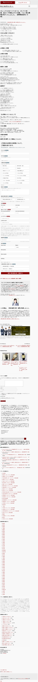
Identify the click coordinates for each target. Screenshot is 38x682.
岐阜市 (3, 517)
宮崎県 (3, 561)
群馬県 (3, 537)
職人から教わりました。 (6, 643)
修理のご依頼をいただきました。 (8, 627)
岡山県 (3, 570)
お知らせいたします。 (6, 618)
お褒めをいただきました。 (7, 619)
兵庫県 (3, 542)
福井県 (3, 531)
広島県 (3, 539)
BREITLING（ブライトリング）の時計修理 (10, 485)
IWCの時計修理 (5, 498)
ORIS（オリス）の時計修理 (7, 484)
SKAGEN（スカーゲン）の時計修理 (8, 496)
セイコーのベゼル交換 (8, 609)
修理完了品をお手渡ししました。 (8, 632)
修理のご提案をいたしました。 (7, 629)
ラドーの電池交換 (21, 607)
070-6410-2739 (8, 2)
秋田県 (3, 525)
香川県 (3, 548)
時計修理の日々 (7, 6)
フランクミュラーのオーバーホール (16, 604)
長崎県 (3, 564)
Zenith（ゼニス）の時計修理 (7, 512)
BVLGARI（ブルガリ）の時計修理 (8, 482)
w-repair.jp (4, 653)
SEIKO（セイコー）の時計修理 (8, 479)
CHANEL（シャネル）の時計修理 (8, 515)
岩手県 (3, 547)
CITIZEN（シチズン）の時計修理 (8, 503)
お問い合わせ (24, 2)
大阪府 (3, 573)
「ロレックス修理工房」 (20, 285)
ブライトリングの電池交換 (13, 603)
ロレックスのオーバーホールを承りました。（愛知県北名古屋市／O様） (7, 346)
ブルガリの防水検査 (4, 607)
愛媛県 (3, 529)
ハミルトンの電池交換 (14, 611)
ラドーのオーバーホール (12, 607)
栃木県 (3, 583)
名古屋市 (4, 473)
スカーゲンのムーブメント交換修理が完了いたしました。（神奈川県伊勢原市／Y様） (6, 363)
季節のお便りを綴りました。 (7, 635)
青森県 (3, 526)
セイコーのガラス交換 (15, 608)
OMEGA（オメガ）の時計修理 (7, 476)
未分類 (3, 640)
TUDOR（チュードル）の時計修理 (8, 507)
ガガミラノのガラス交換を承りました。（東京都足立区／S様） (13, 467)
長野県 (3, 562)
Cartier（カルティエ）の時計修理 (8, 481)
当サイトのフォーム (12, 288)
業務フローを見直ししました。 (7, 641)
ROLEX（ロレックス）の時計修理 (9, 278)
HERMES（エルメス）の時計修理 (8, 495)
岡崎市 (3, 514)
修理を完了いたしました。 (21, 22)
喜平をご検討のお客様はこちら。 (7, 671)
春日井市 (4, 504)
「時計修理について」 (12, 295)
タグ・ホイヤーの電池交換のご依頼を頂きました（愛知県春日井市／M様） (23, 346)
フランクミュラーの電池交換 (11, 605)
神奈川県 (4, 551)
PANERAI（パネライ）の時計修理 (8, 501)
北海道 (3, 540)
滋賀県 (3, 578)
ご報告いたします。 (6, 621)
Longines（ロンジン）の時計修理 (8, 509)
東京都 (3, 586)
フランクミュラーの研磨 (21, 605)
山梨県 (3, 594)
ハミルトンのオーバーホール (24, 610)
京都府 (3, 556)
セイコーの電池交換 (23, 608)
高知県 (3, 553)
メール (2, 389)
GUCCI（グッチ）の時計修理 (7, 490)
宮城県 (3, 559)
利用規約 (26, 678)
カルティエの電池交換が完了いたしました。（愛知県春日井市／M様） (23, 363)
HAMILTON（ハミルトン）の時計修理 (9, 487)
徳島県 (3, 584)
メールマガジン (5, 624)
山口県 (3, 592)
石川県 (3, 545)
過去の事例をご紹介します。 (7, 644)
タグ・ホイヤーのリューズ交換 (12, 610)
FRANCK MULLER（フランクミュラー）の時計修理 (11, 492)
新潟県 (3, 567)
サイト (1, 391)
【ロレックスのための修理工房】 (15, 121)
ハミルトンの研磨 (22, 611)
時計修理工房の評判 (6, 638)
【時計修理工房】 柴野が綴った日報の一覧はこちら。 (10, 318)
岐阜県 (3, 536)
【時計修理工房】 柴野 (11, 22)
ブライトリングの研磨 (23, 603)
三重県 (3, 558)
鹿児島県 (4, 550)
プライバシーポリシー (21, 678)
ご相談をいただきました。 (7, 622)
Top (1, 681)
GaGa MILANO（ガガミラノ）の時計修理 (9, 493)
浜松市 (17, 278)
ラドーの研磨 (27, 607)
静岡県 (20, 278)
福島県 (3, 534)
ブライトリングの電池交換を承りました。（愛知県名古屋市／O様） (14, 454)
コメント (2, 386)
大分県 (3, 569)
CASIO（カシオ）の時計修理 (7, 518)
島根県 (3, 580)
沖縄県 (3, 572)
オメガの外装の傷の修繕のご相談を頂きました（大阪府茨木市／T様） (14, 459)
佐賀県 (3, 575)
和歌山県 (4, 589)
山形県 (3, 591)
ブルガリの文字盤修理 (26, 606)
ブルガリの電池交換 (11, 606)
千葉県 (3, 528)
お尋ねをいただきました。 (7, 616)
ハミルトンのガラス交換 (4, 611)
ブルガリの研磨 (18, 606)
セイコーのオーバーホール (5, 608)
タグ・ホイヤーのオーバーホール (19, 609)
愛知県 (3, 523)
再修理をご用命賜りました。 (7, 633)
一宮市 (3, 506)
